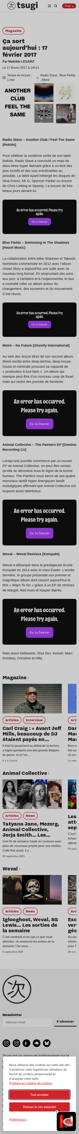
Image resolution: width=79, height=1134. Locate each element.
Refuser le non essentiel (39, 1107)
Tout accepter (39, 1094)
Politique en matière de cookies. (31, 1083)
